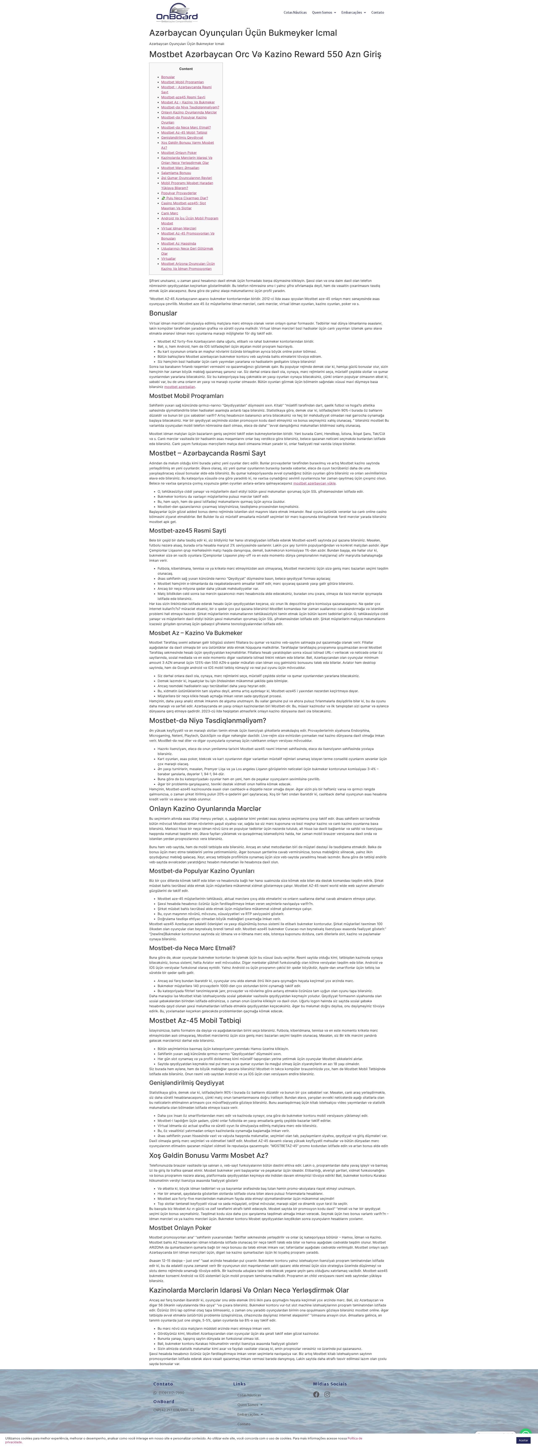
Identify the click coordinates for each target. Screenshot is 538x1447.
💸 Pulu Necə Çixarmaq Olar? (184, 198)
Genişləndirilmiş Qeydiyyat (182, 137)
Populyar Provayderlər (179, 193)
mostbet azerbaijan (179, 387)
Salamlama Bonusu (176, 173)
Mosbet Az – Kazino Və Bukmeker (188, 102)
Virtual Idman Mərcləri (178, 228)
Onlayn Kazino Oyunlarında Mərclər (189, 112)
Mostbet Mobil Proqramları (182, 82)
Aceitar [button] (523, 1440)
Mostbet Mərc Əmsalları (180, 168)
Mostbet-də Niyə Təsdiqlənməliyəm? (190, 107)
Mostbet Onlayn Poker (179, 153)
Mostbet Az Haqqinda (178, 243)
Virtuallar (168, 258)
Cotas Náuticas (295, 13)
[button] (324, 12)
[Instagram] (327, 1394)
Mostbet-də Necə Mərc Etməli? (186, 127)
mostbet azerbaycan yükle (314, 483)
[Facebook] (316, 1394)
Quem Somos (322, 13)
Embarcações (352, 13)
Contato (377, 13)
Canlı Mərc (169, 213)
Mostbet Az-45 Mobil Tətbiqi (184, 132)
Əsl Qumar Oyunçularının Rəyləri (186, 178)
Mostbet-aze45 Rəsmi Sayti (183, 97)
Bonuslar (168, 77)
